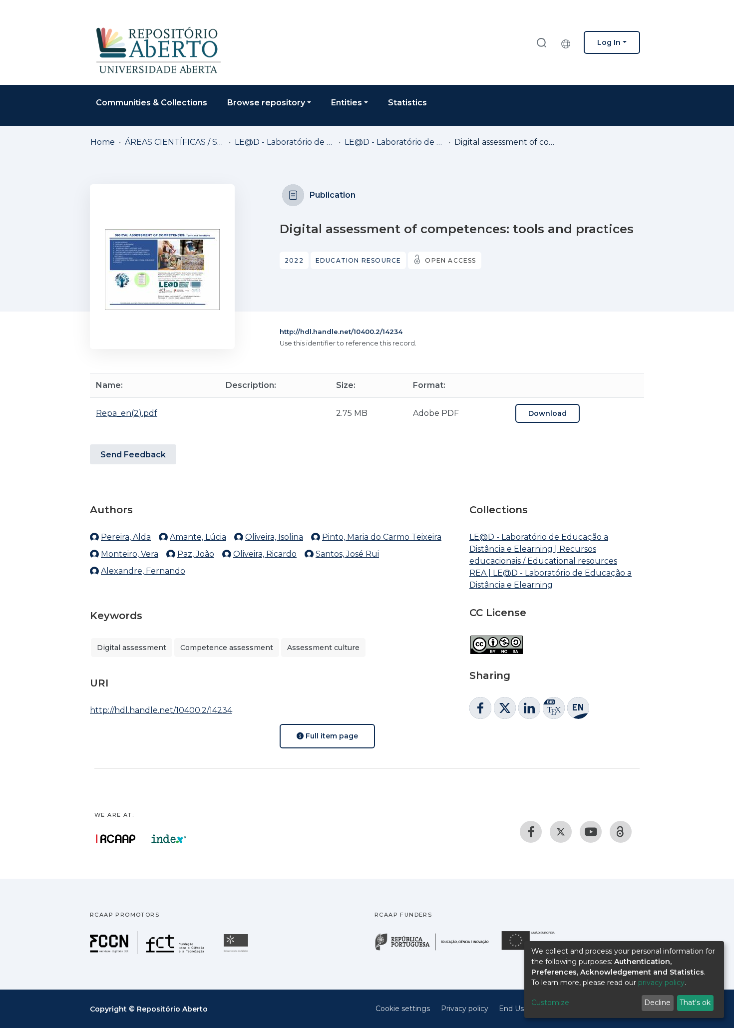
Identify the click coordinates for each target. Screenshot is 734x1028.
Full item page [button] (331, 735)
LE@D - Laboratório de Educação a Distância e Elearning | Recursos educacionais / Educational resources (394, 142)
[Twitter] (561, 832)
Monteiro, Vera (129, 554)
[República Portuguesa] (436, 949)
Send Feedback (133, 454)
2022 (294, 260)
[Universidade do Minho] (237, 951)
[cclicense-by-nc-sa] (496, 640)
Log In (609, 42)
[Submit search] (541, 42)
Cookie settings (402, 1008)
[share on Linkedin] (529, 708)
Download (547, 413)
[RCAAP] (621, 832)
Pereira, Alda (126, 537)
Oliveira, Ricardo (265, 554)
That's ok (695, 1002)
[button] (568, 42)
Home (102, 142)
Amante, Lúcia (198, 537)
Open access (450, 260)
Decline (657, 1002)
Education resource (358, 260)
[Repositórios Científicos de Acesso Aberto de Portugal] (115, 839)
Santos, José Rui (347, 554)
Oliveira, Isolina (274, 537)
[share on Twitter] (505, 708)
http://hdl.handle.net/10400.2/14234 (341, 332)
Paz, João (195, 554)
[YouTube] (591, 832)
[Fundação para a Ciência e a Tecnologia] (148, 951)
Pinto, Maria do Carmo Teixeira (381, 537)
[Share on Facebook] (480, 708)
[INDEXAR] (169, 839)
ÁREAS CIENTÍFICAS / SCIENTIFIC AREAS (175, 142)
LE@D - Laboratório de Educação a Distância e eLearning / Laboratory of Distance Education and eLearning (285, 142)
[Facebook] (531, 832)
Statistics (407, 102)
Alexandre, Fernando (143, 571)
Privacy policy (464, 1008)
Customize (550, 1002)
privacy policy (661, 982)
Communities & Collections (151, 102)
